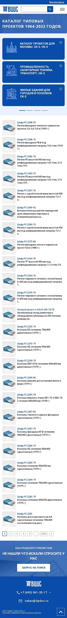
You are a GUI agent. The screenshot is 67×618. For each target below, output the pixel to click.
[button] (22, 110)
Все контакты (56, 2)
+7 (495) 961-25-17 (34, 592)
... (36, 533)
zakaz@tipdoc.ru (36, 600)
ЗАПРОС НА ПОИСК (33, 567)
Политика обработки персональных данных (21, 613)
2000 (43, 533)
